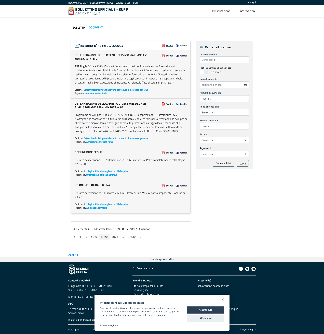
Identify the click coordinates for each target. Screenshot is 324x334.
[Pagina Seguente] (141, 237)
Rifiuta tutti (205, 318)
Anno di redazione (209, 106)
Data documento (208, 79)
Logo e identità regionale (146, 294)
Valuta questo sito (162, 259)
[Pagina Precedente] (74, 237)
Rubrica (88, 297)
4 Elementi (82, 229)
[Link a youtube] (253, 269)
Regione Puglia (77, 2)
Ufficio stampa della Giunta (147, 286)
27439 (133, 237)
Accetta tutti (205, 309)
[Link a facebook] (241, 269)
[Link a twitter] (247, 269)
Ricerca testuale (208, 54)
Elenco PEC (74, 297)
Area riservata (145, 268)
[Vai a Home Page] (71, 11)
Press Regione (140, 290)
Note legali (73, 329)
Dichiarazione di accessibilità (213, 286)
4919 (95, 237)
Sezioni (203, 134)
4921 (116, 237)
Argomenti (205, 148)
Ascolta (183, 45)
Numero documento (210, 93)
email (81, 313)
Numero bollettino (209, 120)
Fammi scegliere (109, 325)
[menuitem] (221, 11)
